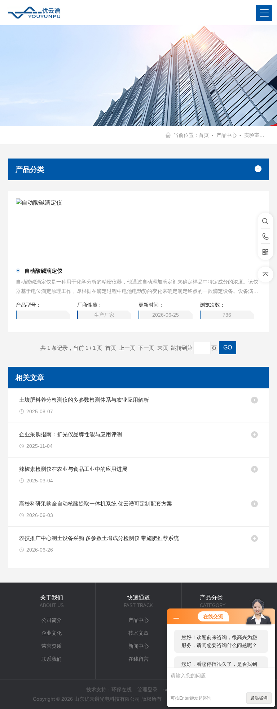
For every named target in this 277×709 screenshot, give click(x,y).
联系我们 (51, 659)
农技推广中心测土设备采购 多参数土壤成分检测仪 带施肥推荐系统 (99, 538)
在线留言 (138, 659)
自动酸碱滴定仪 (43, 271)
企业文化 (51, 633)
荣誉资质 (51, 646)
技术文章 (138, 633)
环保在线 (121, 689)
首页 (204, 135)
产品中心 (226, 135)
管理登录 (147, 689)
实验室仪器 (256, 135)
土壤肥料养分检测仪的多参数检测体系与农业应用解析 (84, 400)
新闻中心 (138, 646)
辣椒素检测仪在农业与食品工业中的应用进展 (73, 469)
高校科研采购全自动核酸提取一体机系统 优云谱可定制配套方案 (95, 503)
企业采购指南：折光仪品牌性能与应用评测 (70, 434)
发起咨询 (259, 697)
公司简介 (51, 620)
